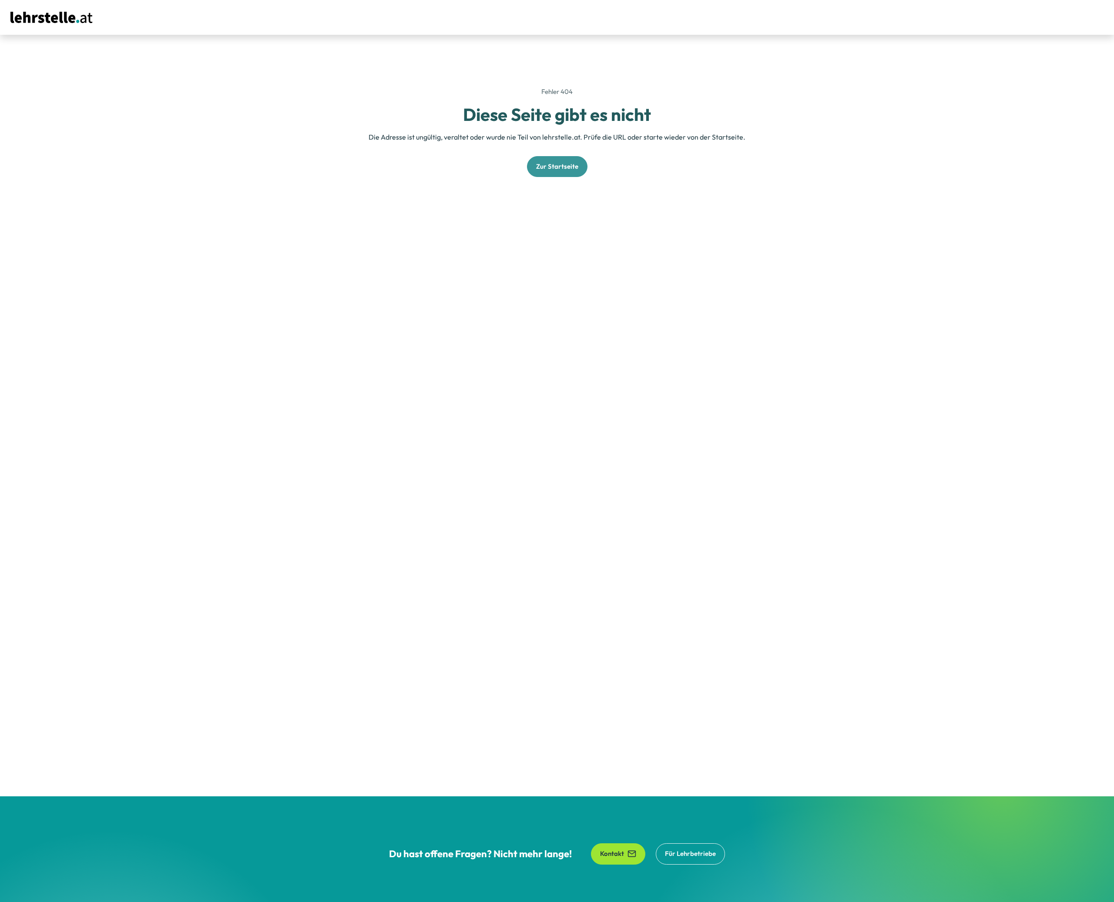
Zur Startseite (557, 166)
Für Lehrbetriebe (690, 853)
